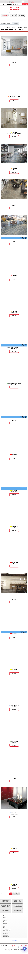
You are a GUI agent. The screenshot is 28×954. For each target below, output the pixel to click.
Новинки (5, 927)
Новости (5, 915)
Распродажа (5, 924)
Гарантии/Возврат (7, 929)
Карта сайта (11, 950)
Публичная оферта (14, 940)
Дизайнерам (5, 933)
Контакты (5, 918)
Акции (4, 926)
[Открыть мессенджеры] (25, 949)
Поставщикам (6, 936)
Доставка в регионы (7, 930)
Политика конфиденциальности (12, 949)
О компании (5, 921)
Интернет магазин (5, 23)
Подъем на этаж (6, 932)
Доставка (5, 923)
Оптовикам (5, 935)
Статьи (4, 917)
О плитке (5, 920)
